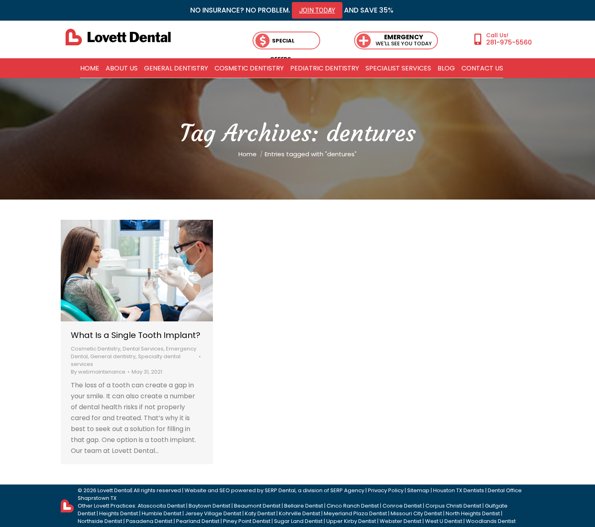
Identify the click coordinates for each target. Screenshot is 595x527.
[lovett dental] (118, 37)
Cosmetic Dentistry (95, 349)
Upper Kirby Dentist (351, 521)
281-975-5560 (509, 42)
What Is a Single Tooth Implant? (135, 335)
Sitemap (418, 490)
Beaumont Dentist (257, 506)
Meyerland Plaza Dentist (355, 513)
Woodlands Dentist (491, 521)
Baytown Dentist (209, 506)
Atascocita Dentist (161, 506)
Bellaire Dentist (303, 506)
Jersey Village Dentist (213, 513)
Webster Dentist (400, 521)
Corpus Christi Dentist (453, 506)
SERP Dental (280, 490)
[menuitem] (89, 68)
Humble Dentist (161, 513)
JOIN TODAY (317, 10)
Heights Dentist (118, 513)
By (98, 372)
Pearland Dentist (197, 521)
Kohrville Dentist (299, 513)
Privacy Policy (386, 490)
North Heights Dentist (473, 513)
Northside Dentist (100, 521)
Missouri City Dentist (416, 513)
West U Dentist (443, 521)
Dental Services (143, 349)
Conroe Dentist (402, 506)
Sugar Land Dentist (298, 521)
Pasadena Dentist (149, 521)
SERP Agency (347, 490)
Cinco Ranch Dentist (353, 506)
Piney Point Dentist (246, 521)
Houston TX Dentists (458, 490)
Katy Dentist (260, 513)
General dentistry (113, 356)
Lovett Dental (114, 490)
